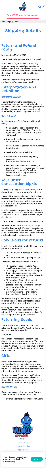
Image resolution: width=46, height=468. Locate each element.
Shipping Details (23, 450)
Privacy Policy (23, 443)
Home (3, 22)
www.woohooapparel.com (23, 161)
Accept (36, 459)
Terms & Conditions (23, 446)
